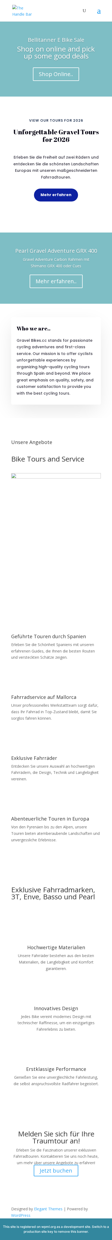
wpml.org (48, 1227)
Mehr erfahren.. (56, 281)
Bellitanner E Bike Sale (56, 39)
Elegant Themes (48, 1208)
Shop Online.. (56, 74)
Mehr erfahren (56, 194)
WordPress (20, 1215)
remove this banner (73, 1231)
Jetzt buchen (56, 1170)
